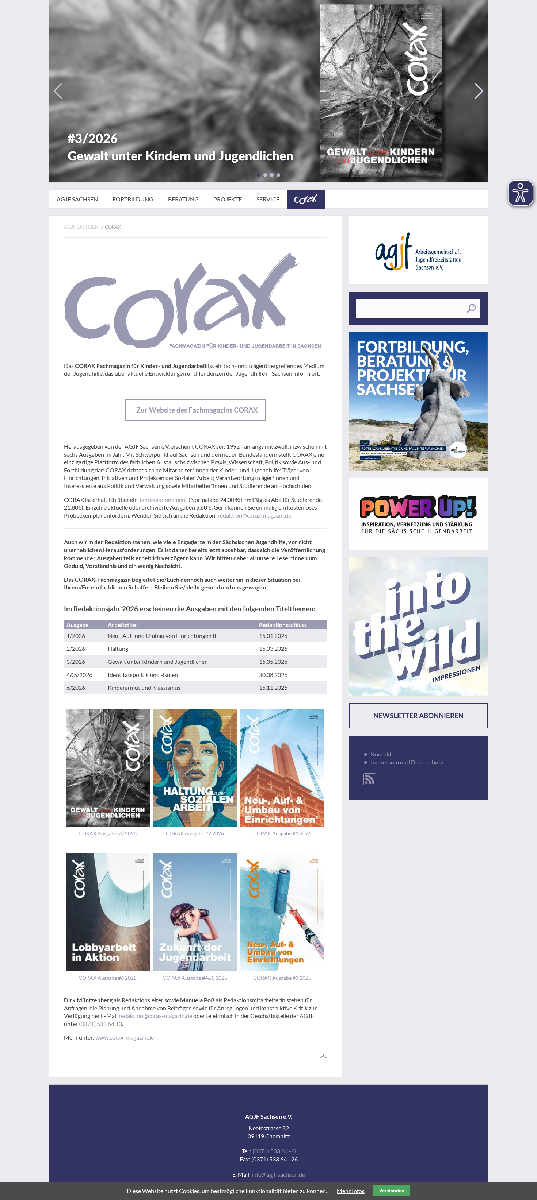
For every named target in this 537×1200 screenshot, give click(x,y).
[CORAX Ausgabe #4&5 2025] (195, 912)
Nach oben (323, 1056)
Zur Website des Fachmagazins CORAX (196, 410)
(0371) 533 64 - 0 (274, 1150)
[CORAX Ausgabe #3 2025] (282, 912)
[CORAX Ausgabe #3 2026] (268, 91)
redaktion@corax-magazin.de (254, 515)
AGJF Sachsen (77, 199)
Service (267, 199)
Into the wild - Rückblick (418, 626)
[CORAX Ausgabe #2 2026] (195, 768)
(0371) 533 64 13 (100, 1023)
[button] (258, 175)
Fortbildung (133, 199)
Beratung (183, 199)
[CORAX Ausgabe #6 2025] (108, 912)
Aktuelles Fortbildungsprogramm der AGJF (418, 401)
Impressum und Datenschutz (407, 762)
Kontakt (381, 754)
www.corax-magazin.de (124, 1037)
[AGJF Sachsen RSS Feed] (369, 779)
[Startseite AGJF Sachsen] (418, 251)
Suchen (471, 308)
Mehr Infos (351, 1190)
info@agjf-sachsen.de (278, 1174)
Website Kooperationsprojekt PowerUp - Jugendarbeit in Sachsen (418, 514)
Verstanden (391, 1190)
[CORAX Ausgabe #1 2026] (282, 768)
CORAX (306, 199)
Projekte (227, 199)
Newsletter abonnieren (418, 716)
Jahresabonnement (163, 499)
